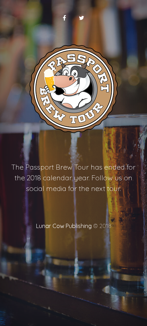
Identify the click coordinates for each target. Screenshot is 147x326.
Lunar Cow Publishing (64, 225)
